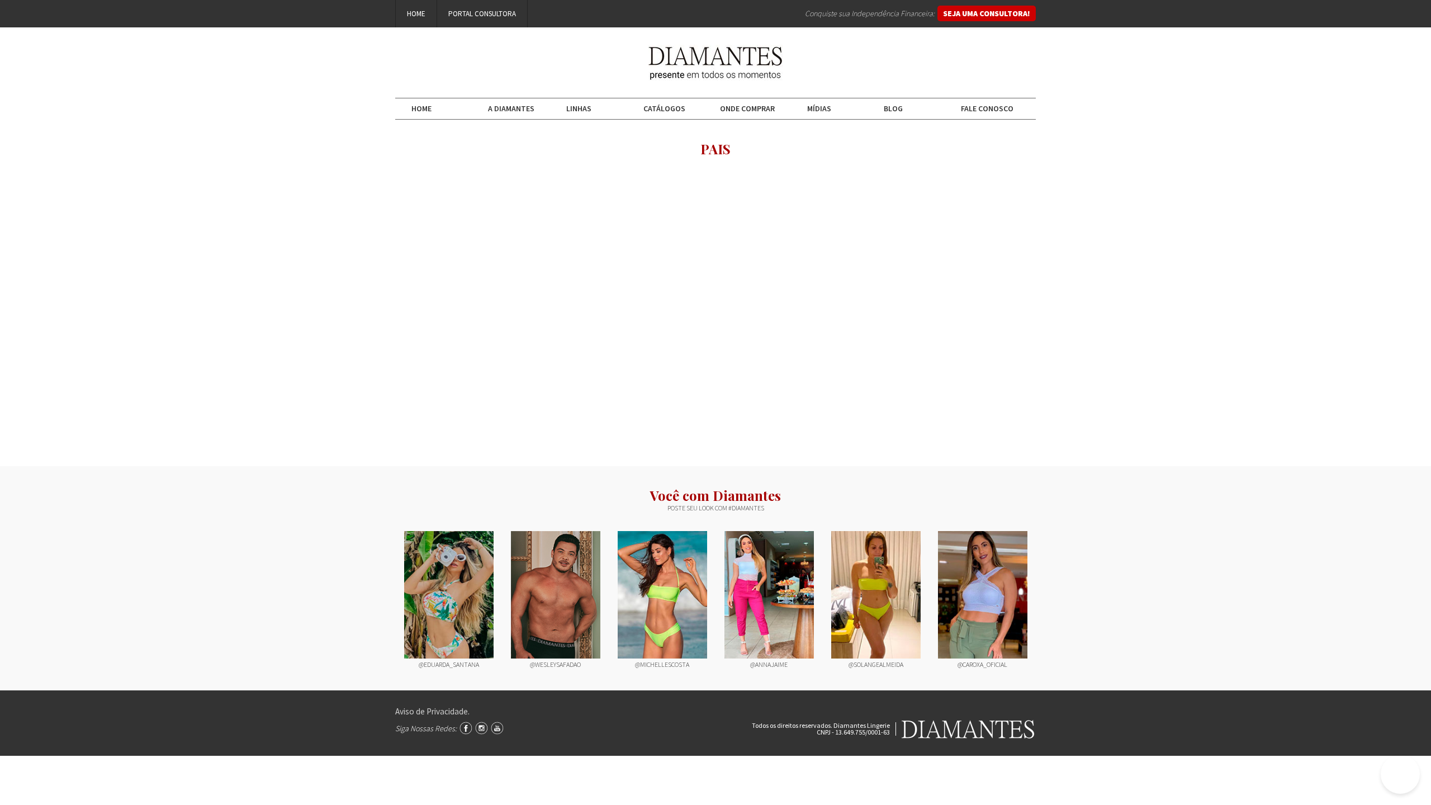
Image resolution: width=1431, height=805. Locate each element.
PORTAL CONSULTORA (482, 13)
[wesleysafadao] (555, 595)
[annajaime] (769, 595)
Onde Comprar (747, 108)
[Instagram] (481, 728)
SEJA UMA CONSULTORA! (986, 13)
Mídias (819, 108)
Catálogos (664, 108)
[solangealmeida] (876, 595)
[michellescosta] (662, 595)
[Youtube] (497, 728)
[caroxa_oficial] (982, 595)
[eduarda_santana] (449, 595)
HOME (416, 13)
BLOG (893, 108)
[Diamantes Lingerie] (715, 72)
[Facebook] (465, 728)
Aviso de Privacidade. (432, 711)
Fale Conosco (987, 108)
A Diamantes (511, 108)
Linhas (578, 108)
